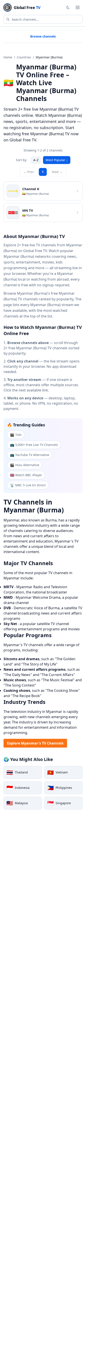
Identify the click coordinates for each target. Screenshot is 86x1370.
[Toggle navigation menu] (77, 7)
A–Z (36, 160)
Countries (24, 57)
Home (8, 57)
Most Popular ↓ (57, 160)
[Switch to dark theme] (68, 7)
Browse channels (43, 36)
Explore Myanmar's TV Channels (35, 743)
